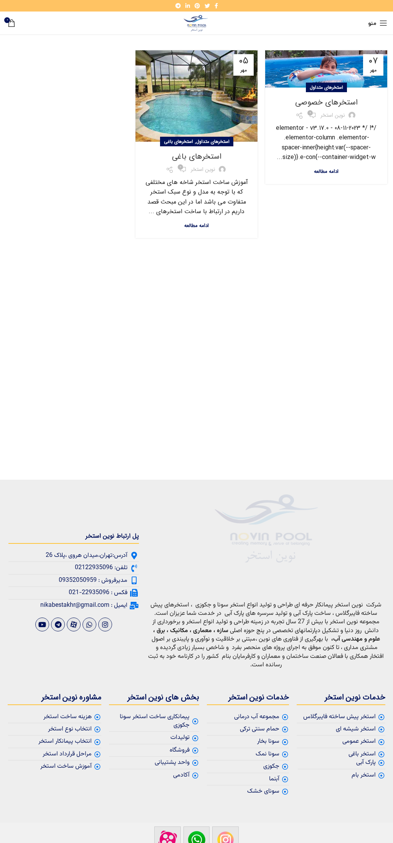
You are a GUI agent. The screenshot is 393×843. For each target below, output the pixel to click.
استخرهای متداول (326, 87)
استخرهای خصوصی (326, 102)
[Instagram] (105, 624)
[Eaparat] (74, 624)
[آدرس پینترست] (197, 6)
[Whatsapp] (89, 624)
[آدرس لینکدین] (187, 6)
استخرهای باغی (178, 141)
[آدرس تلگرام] (178, 6)
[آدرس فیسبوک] (216, 6)
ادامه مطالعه (326, 171)
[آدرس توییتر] (207, 6)
